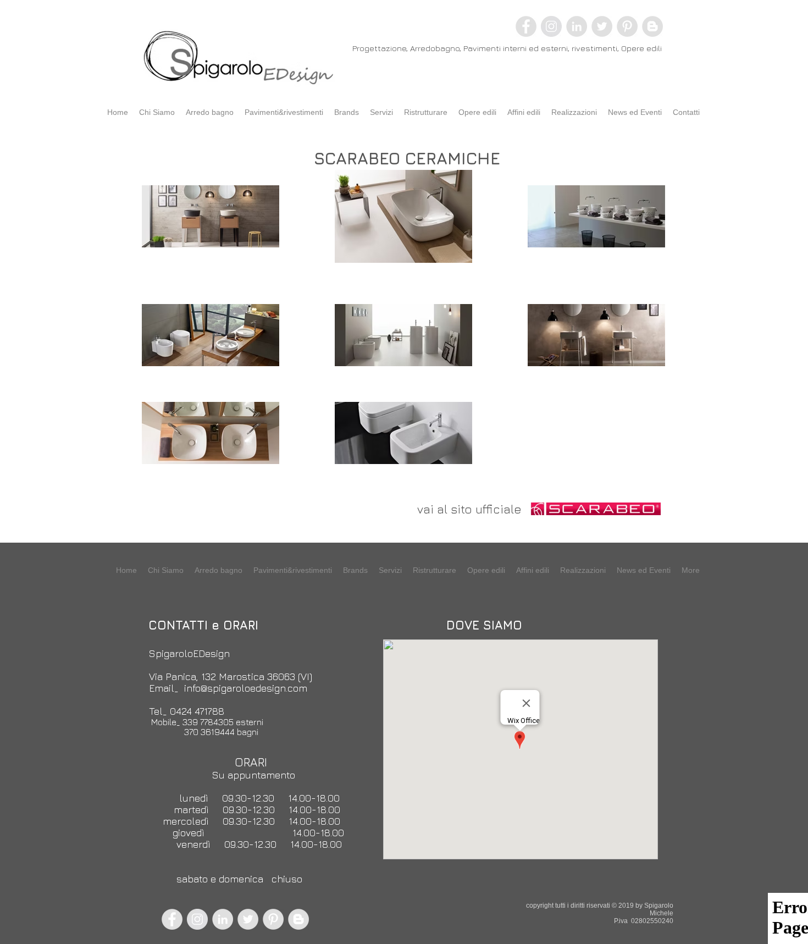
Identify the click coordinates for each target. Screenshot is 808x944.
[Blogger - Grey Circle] (652, 26)
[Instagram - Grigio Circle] (551, 26)
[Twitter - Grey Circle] (601, 26)
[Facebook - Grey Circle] (526, 26)
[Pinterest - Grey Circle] (627, 26)
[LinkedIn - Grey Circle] (576, 26)
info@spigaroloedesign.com (245, 688)
